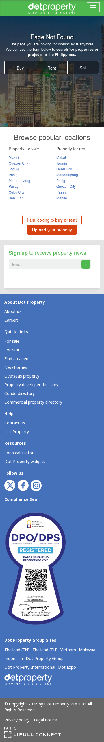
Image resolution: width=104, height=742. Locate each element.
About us (12, 312)
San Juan (16, 197)
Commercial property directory (33, 402)
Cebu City (16, 191)
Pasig (13, 174)
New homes (15, 367)
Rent (51, 68)
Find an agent (17, 359)
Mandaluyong (19, 180)
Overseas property (21, 376)
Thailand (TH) (44, 650)
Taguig (14, 168)
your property (52, 230)
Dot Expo (67, 667)
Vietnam (68, 650)
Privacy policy (16, 720)
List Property (16, 432)
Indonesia (13, 659)
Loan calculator (19, 453)
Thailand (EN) (16, 650)
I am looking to (52, 220)
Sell (82, 67)
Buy (20, 68)
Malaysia (87, 650)
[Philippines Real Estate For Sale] (52, 8)
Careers (11, 320)
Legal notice (45, 720)
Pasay (13, 186)
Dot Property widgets (24, 462)
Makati (14, 157)
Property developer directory (31, 385)
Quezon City (18, 163)
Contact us (14, 423)
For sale (11, 341)
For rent (12, 350)
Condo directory (19, 394)
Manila (61, 197)
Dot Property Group (45, 659)
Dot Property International (29, 667)
